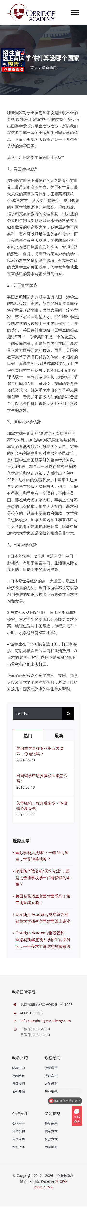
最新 (59, 735)
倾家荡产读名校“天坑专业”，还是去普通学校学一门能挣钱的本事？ (42, 877)
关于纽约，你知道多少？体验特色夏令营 (41, 805)
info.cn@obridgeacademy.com (45, 1020)
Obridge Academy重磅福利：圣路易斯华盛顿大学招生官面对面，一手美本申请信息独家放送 (42, 939)
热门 (28, 735)
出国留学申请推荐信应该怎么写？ (41, 778)
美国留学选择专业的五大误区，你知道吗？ (40, 751)
